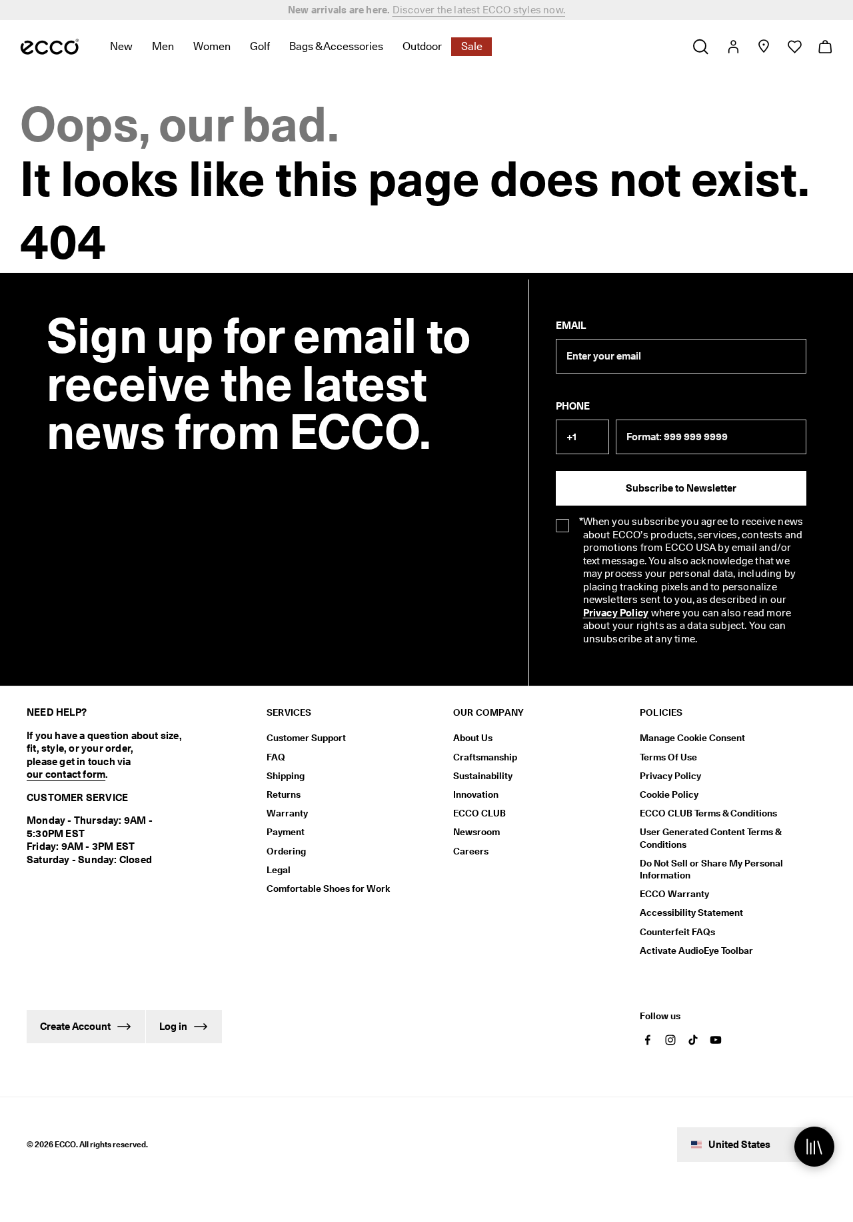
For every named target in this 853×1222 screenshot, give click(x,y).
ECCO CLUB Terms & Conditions (708, 813)
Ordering (286, 851)
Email (571, 326)
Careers (470, 851)
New (121, 46)
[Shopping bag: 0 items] (825, 46)
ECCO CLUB (479, 813)
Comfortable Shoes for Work (328, 888)
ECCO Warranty (674, 893)
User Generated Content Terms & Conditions (710, 837)
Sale (471, 46)
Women (212, 46)
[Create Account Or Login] (733, 46)
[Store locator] (763, 46)
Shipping (286, 775)
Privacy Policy (616, 613)
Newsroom (476, 831)
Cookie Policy (669, 794)
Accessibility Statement (691, 912)
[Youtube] (716, 1040)
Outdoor (422, 46)
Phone (573, 406)
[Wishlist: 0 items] (794, 46)
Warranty (287, 813)
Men (163, 46)
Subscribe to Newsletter (681, 488)
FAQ (276, 757)
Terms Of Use (668, 757)
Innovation (475, 794)
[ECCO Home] (49, 47)
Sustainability (482, 775)
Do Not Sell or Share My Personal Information (711, 869)
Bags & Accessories (336, 46)
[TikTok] (693, 1040)
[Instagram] (670, 1040)
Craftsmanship (485, 757)
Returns (284, 794)
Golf (260, 46)
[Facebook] (648, 1040)
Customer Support (306, 737)
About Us (472, 737)
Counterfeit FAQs (677, 932)
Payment (286, 831)
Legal (279, 869)
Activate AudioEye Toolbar (696, 950)
